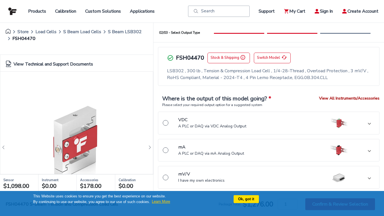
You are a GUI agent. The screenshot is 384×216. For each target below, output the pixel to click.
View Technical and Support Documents (53, 64)
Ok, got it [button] (246, 199)
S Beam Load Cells (82, 32)
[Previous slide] (5, 147)
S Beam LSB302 (125, 32)
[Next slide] (148, 147)
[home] (8, 31)
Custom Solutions (103, 11)
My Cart (297, 11)
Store (23, 32)
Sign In (326, 11)
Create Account (362, 11)
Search (207, 11)
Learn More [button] (161, 201)
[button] (268, 123)
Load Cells (46, 32)
